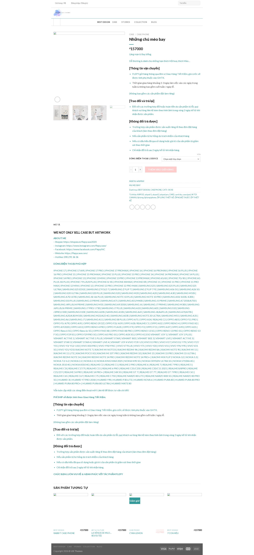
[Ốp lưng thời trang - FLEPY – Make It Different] (105, 13)
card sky (178, 194)
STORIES (125, 22)
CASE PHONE (143, 34)
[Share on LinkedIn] (153, 207)
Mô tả (57, 224)
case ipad (187, 194)
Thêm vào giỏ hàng (161, 169)
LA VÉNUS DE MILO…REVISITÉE (101, 534)
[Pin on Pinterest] (147, 207)
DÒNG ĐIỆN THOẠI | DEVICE (143, 159)
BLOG (154, 22)
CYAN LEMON (136, 533)
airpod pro (164, 194)
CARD (171, 194)
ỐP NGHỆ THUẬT (182, 197)
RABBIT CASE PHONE (64, 533)
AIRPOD (140, 194)
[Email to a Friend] (142, 207)
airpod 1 (148, 194)
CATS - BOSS (167, 190)
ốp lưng (140, 197)
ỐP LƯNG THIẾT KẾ (165, 197)
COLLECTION (140, 22)
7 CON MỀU (173, 533)
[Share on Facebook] (131, 207)
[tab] (57, 225)
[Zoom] (57, 99)
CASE (114, 22)
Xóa (198, 154)
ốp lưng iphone (150, 197)
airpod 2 (155, 194)
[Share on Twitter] (137, 207)
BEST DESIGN (103, 22)
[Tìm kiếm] (198, 3)
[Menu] (57, 22)
